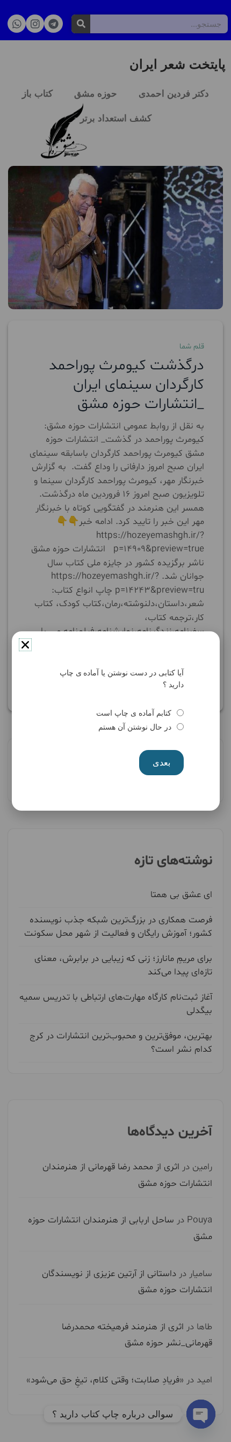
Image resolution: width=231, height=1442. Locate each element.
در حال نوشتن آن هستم (134, 727)
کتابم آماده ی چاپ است (133, 713)
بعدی (161, 762)
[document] (115, 721)
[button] (25, 644)
